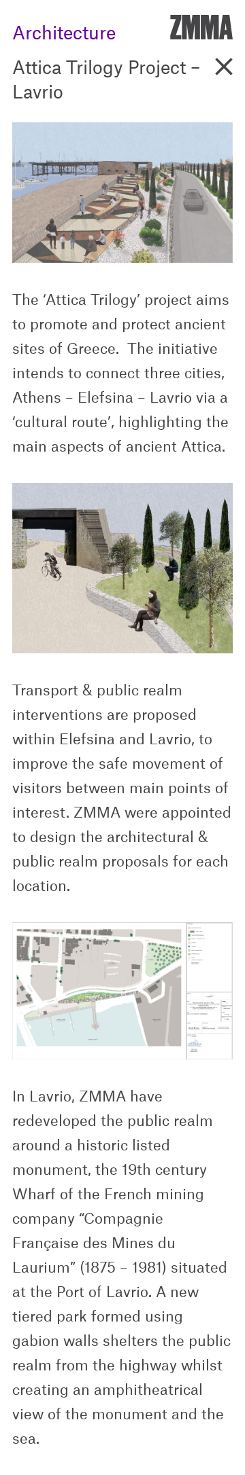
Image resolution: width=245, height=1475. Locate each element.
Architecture (64, 29)
